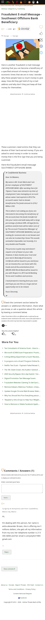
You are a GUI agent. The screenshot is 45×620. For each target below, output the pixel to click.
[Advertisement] (22, 118)
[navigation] (41, 33)
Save (5, 325)
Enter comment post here (10, 482)
